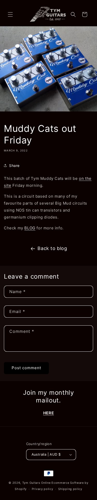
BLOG (29, 227)
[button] (10, 14)
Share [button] (14, 165)
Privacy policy (42, 489)
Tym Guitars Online (36, 483)
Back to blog (52, 248)
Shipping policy (70, 489)
